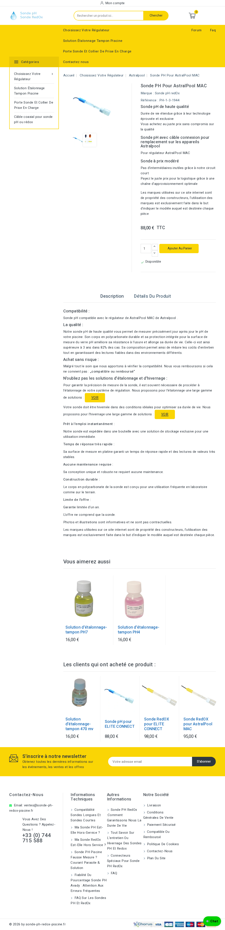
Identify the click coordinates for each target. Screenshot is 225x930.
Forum (196, 30)
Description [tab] (112, 296)
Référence (149, 100)
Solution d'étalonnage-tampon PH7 (86, 630)
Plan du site (156, 858)
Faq (213, 30)
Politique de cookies (162, 844)
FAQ (113, 873)
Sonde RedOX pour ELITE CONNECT (156, 724)
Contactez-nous (26, 795)
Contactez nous (76, 61)
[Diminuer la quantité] (155, 254)
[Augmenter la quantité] (155, 247)
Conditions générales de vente (158, 815)
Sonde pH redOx (167, 93)
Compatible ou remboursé (156, 834)
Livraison (153, 805)
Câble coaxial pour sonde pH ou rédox (33, 119)
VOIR (95, 397)
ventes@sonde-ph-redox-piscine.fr (31, 808)
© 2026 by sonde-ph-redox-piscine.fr (37, 924)
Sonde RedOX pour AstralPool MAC (197, 724)
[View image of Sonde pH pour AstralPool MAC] (79, 140)
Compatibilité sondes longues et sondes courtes (86, 815)
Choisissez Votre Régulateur (86, 30)
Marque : (147, 93)
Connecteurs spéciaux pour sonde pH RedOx (123, 861)
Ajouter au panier (179, 248)
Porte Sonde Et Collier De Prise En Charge (97, 51)
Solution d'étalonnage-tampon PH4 (139, 630)
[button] (212, 921)
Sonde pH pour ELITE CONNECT (120, 724)
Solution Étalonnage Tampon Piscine (93, 40)
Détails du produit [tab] (152, 296)
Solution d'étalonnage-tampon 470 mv (79, 724)
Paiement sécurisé (161, 824)
